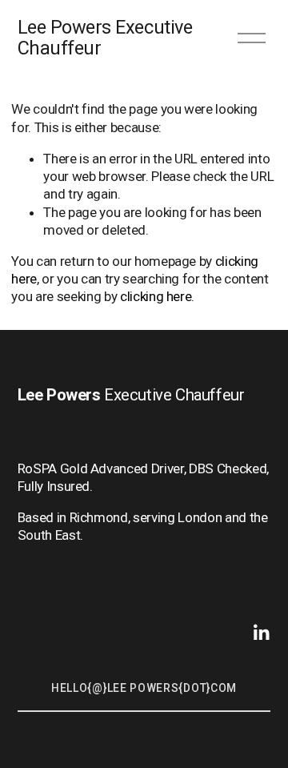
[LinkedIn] (260, 632)
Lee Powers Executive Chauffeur (105, 37)
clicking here (156, 296)
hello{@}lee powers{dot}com (144, 688)
